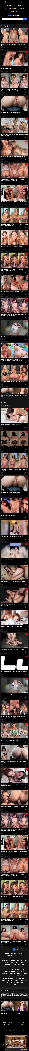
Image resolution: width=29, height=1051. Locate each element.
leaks (25, 973)
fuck (17, 958)
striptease (6, 982)
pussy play (14, 953)
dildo (6, 962)
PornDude (18, 5)
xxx (11, 980)
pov (17, 962)
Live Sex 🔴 (19, 2)
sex (18, 960)
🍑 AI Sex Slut (9, 2)
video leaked (5, 960)
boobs (23, 964)
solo (7, 980)
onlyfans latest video (18, 969)
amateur (13, 971)
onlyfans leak (11, 955)
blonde (14, 975)
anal (9, 975)
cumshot (12, 962)
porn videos (21, 971)
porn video (17, 973)
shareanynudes (8, 978)
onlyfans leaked (15, 982)
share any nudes (8, 958)
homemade (6, 969)
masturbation (12, 967)
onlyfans (21, 953)
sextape (4, 973)
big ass (19, 955)
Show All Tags (14, 988)
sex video (7, 971)
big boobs (7, 953)
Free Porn (9, 5)
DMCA (24, 1022)
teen (5, 975)
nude (26, 960)
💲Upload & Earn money (11, 8)
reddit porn (21, 976)
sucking (13, 960)
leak (14, 985)
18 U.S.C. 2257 (6, 1024)
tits (16, 978)
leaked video (8, 964)
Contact (23, 1024)
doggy (3, 980)
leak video (22, 978)
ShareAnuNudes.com (12, 1030)
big (26, 967)
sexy (22, 960)
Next (18, 949)
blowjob (22, 958)
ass (19, 964)
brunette (23, 982)
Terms (18, 1022)
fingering (20, 967)
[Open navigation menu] (14, 22)
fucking (4, 967)
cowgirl (11, 973)
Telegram (15, 1024)
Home (4, 1022)
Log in (17, 11)
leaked (16, 980)
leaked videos (23, 980)
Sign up (12, 11)
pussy (21, 962)
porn (14, 964)
